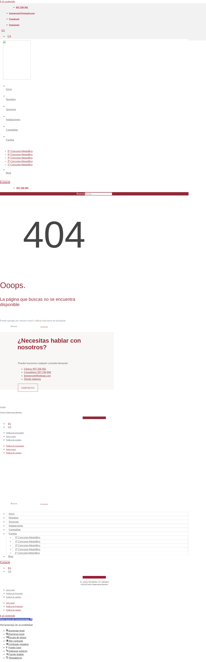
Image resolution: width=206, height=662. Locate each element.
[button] (16, 619)
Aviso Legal (11, 437)
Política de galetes (13, 597)
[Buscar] (44, 504)
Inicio (11, 514)
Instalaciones (16, 525)
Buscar (80, 193)
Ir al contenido (7, 1)
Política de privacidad (15, 433)
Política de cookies (13, 440)
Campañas (15, 529)
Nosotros (13, 517)
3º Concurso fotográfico (27, 545)
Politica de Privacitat (14, 594)
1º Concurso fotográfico (27, 553)
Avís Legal (10, 590)
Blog (10, 556)
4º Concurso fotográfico (27, 541)
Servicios (14, 521)
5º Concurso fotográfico (27, 537)
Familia (13, 533)
